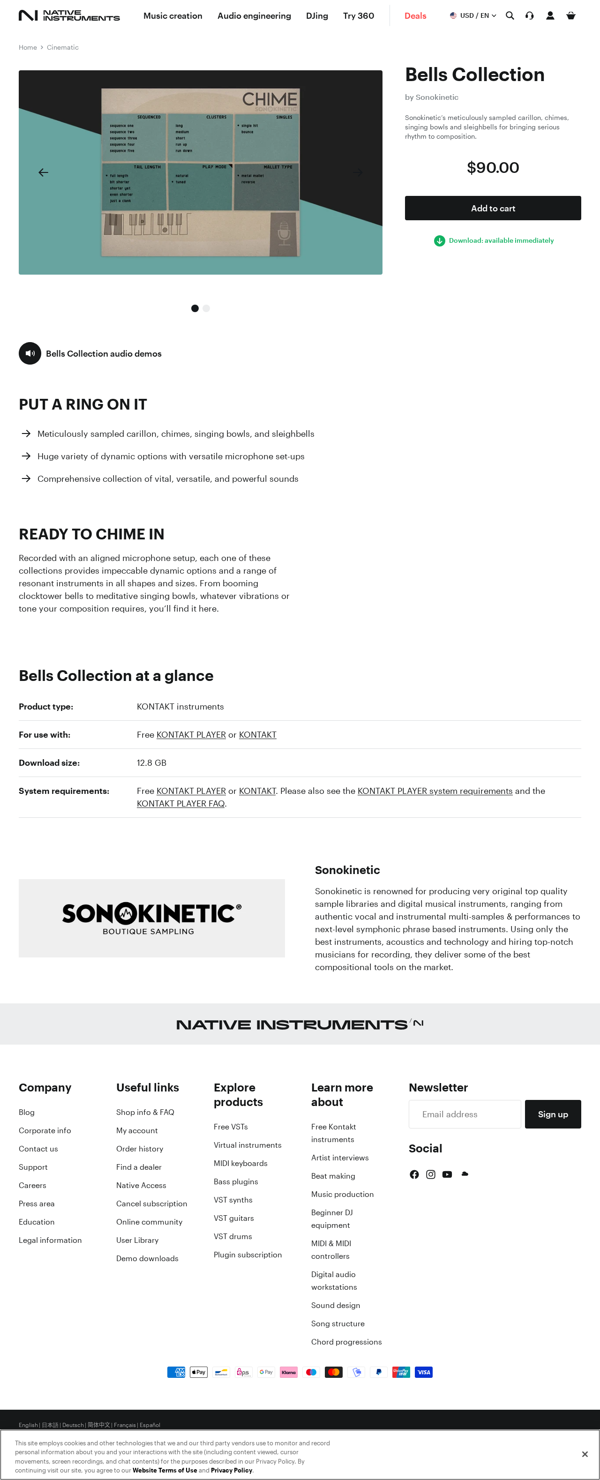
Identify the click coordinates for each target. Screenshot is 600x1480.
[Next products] (358, 172)
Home (28, 47)
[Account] (550, 15)
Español (150, 1425)
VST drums (233, 1236)
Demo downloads (147, 1258)
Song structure (338, 1323)
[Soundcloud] (464, 1174)
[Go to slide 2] (206, 308)
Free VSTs (231, 1126)
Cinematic (63, 47)
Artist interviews (340, 1157)
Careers (32, 1185)
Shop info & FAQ (145, 1112)
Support (33, 1167)
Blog (27, 1112)
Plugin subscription (248, 1254)
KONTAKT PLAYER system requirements (435, 790)
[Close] (585, 1454)
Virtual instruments (248, 1145)
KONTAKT (258, 734)
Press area (37, 1203)
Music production (342, 1194)
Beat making (333, 1176)
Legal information (50, 1240)
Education (37, 1222)
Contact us (38, 1148)
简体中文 (99, 1425)
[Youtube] (447, 1174)
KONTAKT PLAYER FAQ (181, 803)
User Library (137, 1240)
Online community (149, 1222)
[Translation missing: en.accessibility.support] (529, 15)
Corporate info (45, 1130)
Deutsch (73, 1425)
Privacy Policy (231, 1470)
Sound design (335, 1305)
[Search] (510, 15)
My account (137, 1130)
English (28, 1425)
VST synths (233, 1199)
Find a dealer (139, 1167)
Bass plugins (236, 1181)
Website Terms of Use (165, 1470)
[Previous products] (43, 172)
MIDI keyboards (241, 1163)
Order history (139, 1148)
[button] (90, 353)
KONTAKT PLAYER (191, 734)
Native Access (141, 1185)
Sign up (553, 1114)
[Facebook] (414, 1174)
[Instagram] (430, 1174)
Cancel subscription (152, 1203)
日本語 (50, 1425)
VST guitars (234, 1218)
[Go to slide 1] (195, 308)
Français (125, 1425)
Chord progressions (346, 1341)
